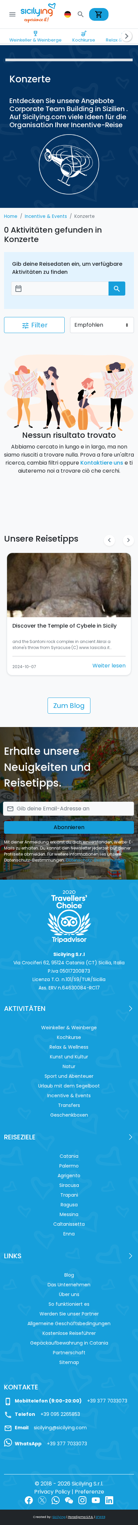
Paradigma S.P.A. (80, 1517)
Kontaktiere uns (101, 463)
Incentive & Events (69, 1095)
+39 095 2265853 (60, 1414)
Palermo (69, 1165)
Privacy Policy (52, 1492)
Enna (69, 1233)
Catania (69, 1156)
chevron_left (109, 540)
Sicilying (59, 1517)
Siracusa (69, 1185)
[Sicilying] (42, 14)
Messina (69, 1214)
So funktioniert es (69, 1304)
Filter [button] (34, 325)
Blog (69, 1275)
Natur (69, 1066)
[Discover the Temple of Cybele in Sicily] (69, 585)
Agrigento (69, 1175)
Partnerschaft (69, 1352)
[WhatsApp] (56, 1500)
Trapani (69, 1195)
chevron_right (128, 540)
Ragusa (69, 1204)
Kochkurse (83, 36)
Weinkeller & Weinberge (35, 36)
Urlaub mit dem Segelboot (69, 1085)
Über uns (69, 1294)
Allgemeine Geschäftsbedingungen (69, 1323)
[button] (68, 14)
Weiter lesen (109, 665)
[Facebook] (29, 1500)
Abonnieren (69, 827)
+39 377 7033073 (107, 1400)
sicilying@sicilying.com (60, 1427)
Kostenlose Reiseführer (69, 1333)
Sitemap (69, 1362)
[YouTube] (96, 1500)
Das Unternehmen (69, 1284)
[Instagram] (82, 1500)
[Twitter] (42, 1500)
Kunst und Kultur (69, 1056)
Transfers (69, 1105)
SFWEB (100, 1517)
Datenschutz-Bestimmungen (96, 860)
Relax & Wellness (69, 1047)
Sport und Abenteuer (69, 1076)
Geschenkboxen (69, 1115)
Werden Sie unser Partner (69, 1313)
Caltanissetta (69, 1224)
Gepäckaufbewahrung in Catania (69, 1343)
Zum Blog (69, 705)
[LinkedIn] (109, 1500)
